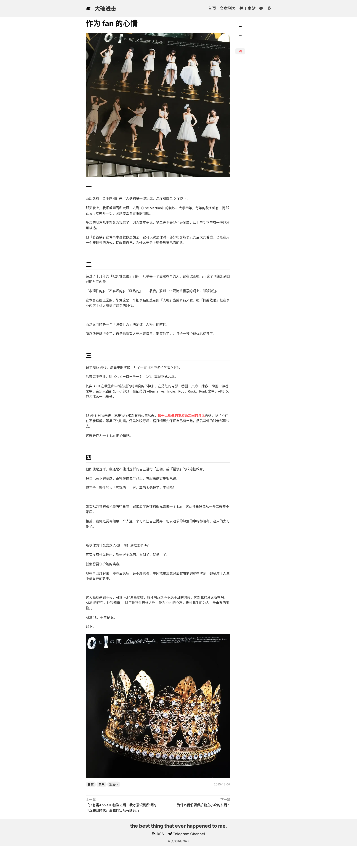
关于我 (265, 8)
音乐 (101, 784)
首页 (212, 8)
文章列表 (228, 8)
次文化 (113, 784)
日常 (91, 784)
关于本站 (247, 8)
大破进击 (105, 8)
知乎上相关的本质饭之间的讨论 (181, 415)
